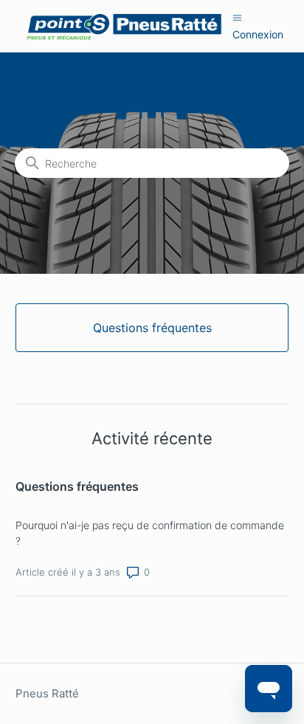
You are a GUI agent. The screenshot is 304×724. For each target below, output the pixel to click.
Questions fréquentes (77, 486)
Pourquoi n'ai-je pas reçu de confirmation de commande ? (149, 533)
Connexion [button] (257, 34)
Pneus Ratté (47, 693)
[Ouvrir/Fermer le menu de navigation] (237, 17)
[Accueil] (124, 26)
